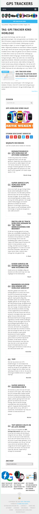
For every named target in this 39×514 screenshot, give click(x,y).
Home (11, 510)
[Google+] (11, 136)
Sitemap (8, 508)
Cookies (16, 508)
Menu (4, 9)
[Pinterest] (15, 136)
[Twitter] (23, 136)
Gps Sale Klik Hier (19, 21)
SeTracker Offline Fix (11, 505)
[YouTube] (27, 136)
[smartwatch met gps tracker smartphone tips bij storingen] (19, 476)
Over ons (32, 505)
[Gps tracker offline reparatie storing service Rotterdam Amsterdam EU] (31, 476)
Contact (24, 505)
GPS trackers (19, 3)
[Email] (31, 136)
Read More (34, 91)
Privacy (32, 508)
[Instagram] (19, 136)
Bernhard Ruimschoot (21, 78)
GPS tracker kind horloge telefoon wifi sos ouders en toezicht (26, 74)
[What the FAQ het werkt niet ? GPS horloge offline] (7, 476)
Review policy (20, 512)
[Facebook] (7, 136)
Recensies (24, 508)
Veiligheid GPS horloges (23, 510)
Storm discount (22, 503)
